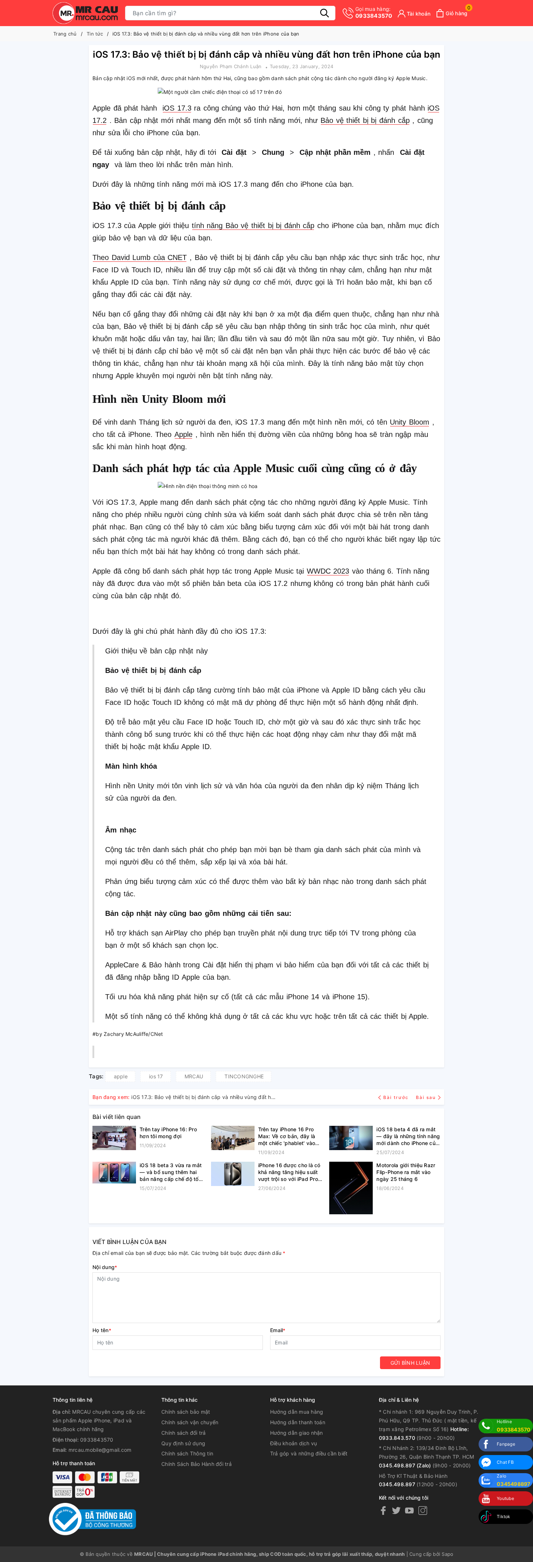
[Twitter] (396, 1510)
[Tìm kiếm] (324, 13)
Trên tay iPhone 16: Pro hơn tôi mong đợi (168, 1132)
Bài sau (426, 1097)
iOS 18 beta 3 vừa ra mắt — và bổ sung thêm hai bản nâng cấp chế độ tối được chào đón (171, 1172)
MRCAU (194, 1076)
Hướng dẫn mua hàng (296, 1412)
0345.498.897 (397, 1484)
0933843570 (373, 12)
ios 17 (156, 1076)
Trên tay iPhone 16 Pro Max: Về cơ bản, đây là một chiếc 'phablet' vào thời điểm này (286, 1136)
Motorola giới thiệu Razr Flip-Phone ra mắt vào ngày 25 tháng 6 (405, 1172)
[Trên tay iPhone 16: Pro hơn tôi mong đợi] (114, 1138)
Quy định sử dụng (183, 1443)
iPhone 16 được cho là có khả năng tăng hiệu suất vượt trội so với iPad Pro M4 (289, 1172)
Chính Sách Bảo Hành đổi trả (196, 1464)
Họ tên (101, 1330)
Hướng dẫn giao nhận (296, 1433)
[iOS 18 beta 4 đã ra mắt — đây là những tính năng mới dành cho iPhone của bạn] (351, 1141)
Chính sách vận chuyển (189, 1422)
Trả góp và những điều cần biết (309, 1453)
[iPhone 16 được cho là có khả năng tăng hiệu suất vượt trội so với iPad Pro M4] (233, 1177)
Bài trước (396, 1097)
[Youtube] (409, 1510)
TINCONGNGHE (244, 1076)
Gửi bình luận (410, 1363)
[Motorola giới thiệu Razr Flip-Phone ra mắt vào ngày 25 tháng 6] (351, 1188)
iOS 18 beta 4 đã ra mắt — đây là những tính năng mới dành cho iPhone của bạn (408, 1136)
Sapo (447, 1554)
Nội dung (104, 1267)
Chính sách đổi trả (183, 1433)
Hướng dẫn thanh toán (297, 1422)
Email (278, 1330)
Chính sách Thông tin (187, 1453)
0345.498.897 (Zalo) (405, 1465)
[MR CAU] (85, 13)
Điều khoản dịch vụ (293, 1443)
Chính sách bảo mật (185, 1412)
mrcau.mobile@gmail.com (100, 1450)
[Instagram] (422, 1510)
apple (121, 1076)
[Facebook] (383, 1510)
